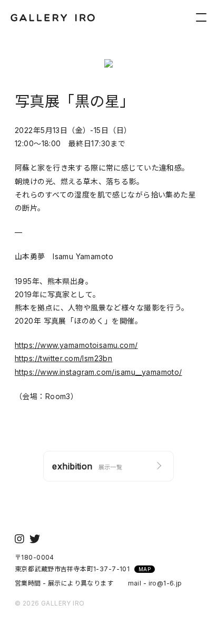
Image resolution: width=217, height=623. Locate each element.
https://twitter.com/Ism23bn (63, 358)
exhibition (87, 466)
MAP (145, 569)
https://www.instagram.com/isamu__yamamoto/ (98, 371)
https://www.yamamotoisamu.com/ (76, 345)
